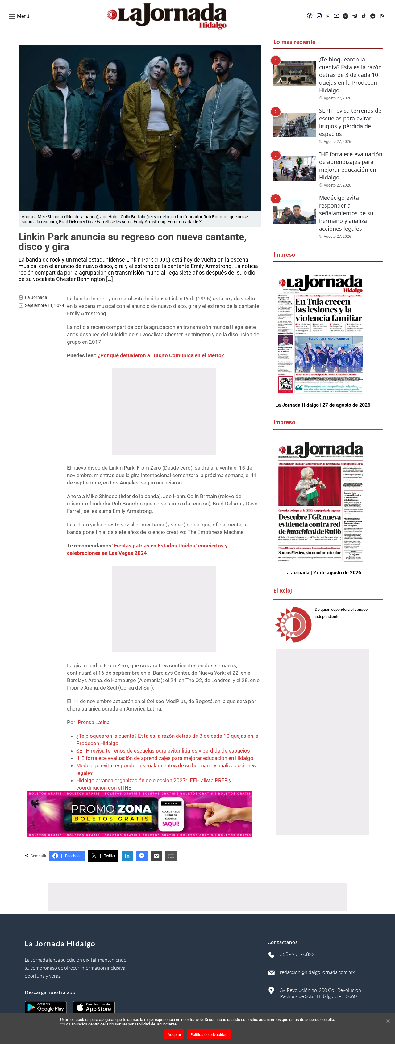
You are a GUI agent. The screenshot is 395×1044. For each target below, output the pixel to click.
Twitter (107, 856)
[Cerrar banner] (388, 1021)
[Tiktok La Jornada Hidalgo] (364, 16)
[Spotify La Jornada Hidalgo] (346, 16)
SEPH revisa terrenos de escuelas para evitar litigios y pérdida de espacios (163, 751)
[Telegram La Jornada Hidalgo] (355, 16)
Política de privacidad (208, 1034)
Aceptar (174, 1034)
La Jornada (36, 297)
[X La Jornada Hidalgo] (327, 16)
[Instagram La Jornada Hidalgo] (319, 16)
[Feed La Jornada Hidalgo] (383, 16)
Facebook (71, 856)
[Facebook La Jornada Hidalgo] (310, 16)
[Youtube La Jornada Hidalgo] (336, 16)
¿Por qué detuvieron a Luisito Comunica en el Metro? (161, 355)
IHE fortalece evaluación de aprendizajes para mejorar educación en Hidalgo (164, 758)
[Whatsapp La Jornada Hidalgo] (373, 16)
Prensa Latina (94, 722)
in (127, 856)
